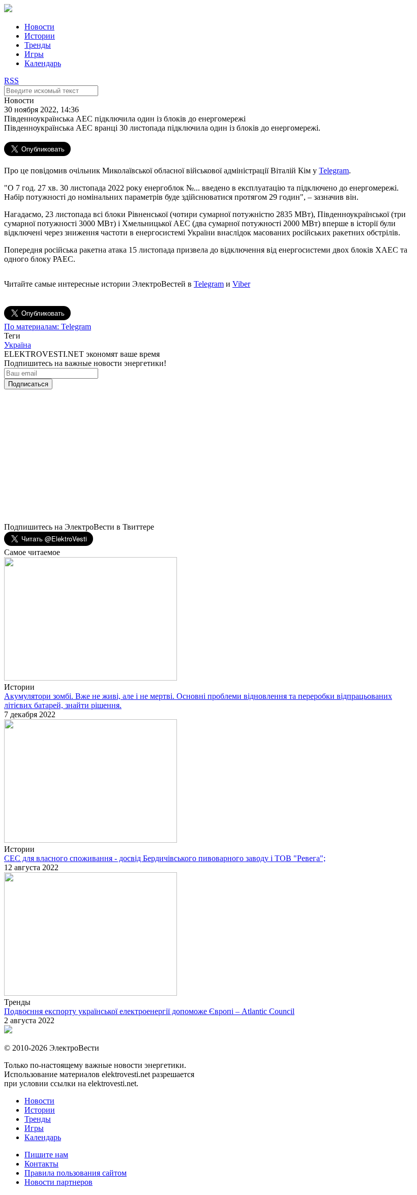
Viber (241, 284)
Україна (17, 345)
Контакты (41, 1163)
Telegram (334, 170)
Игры (34, 54)
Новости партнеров (58, 1182)
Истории (39, 36)
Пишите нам (46, 1154)
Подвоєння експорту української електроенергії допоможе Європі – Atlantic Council (149, 1011)
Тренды (37, 45)
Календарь (42, 63)
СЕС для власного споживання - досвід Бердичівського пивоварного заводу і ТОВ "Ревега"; (164, 858)
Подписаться (28, 384)
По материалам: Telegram (47, 326)
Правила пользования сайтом (75, 1173)
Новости (39, 26)
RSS (11, 80)
